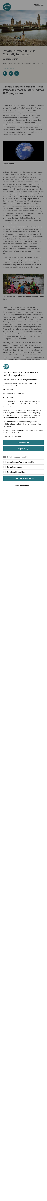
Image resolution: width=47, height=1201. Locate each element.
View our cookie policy (12, 436)
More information (22, 486)
